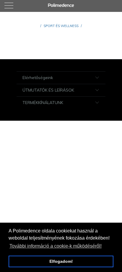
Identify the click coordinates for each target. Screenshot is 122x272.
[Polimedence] (61, 6)
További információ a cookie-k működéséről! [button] (55, 246)
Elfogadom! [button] (61, 261)
